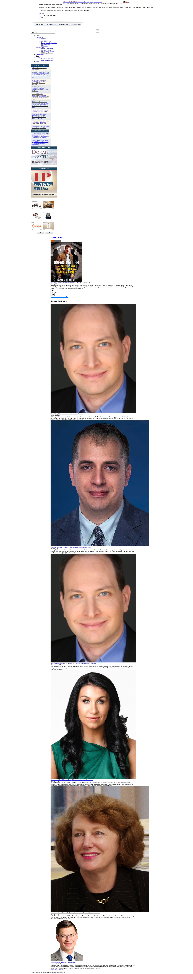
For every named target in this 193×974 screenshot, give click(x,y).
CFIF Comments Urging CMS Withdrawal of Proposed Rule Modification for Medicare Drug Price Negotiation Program (40, 135)
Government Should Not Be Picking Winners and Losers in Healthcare (72, 780)
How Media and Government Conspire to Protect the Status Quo (70, 282)
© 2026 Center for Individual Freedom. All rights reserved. (48, 972)
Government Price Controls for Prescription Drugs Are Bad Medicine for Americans (75, 913)
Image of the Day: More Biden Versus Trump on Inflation (40, 127)
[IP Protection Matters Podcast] (44, 197)
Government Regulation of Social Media (63, 962)
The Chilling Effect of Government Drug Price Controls (67, 414)
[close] (41, 17)
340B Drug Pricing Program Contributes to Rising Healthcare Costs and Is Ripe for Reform (40, 89)
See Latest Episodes (57, 969)
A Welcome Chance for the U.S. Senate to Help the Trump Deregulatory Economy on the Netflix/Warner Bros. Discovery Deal (40, 104)
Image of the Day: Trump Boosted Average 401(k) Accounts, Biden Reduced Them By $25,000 (39, 116)
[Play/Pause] (52, 290)
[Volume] (53, 294)
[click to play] (66, 281)
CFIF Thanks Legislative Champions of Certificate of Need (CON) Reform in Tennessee (39, 82)
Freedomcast (56, 237)
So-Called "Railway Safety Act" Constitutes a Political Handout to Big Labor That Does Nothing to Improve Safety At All (40, 74)
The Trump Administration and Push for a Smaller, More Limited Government (73, 663)
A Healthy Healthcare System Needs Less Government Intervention (71, 547)
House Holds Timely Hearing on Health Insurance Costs (40, 110)
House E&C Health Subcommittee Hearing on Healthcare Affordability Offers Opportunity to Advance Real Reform (40, 96)
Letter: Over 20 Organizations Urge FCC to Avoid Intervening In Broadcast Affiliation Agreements (40, 142)
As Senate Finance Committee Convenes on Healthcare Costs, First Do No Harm (40, 122)
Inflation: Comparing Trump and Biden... (82, 1)
